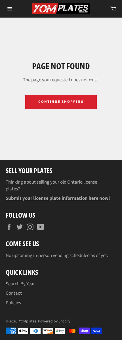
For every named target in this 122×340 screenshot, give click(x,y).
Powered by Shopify (54, 321)
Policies (13, 302)
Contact (14, 293)
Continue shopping (61, 101)
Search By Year (20, 283)
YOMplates (27, 321)
